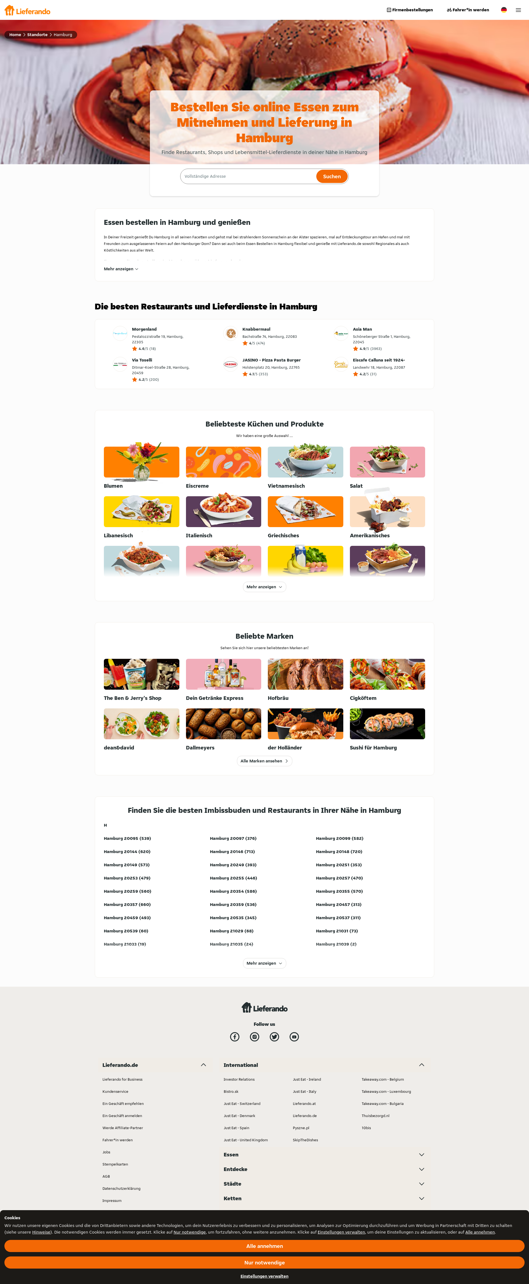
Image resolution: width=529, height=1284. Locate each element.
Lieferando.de (305, 1115)
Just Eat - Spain (236, 1127)
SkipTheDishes (305, 1139)
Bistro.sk (231, 1091)
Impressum (112, 1200)
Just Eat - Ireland (307, 1079)
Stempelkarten (115, 1164)
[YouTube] (294, 1036)
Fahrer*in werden (471, 10)
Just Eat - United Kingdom (246, 1139)
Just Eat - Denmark (239, 1115)
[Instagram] (254, 1036)
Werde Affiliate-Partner (122, 1127)
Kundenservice (115, 1091)
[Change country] (504, 10)
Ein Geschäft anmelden (122, 1115)
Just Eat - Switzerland (242, 1103)
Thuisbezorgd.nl (376, 1115)
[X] (274, 1036)
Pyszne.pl (301, 1127)
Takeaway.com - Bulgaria (383, 1103)
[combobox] (248, 176)
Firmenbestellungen (412, 10)
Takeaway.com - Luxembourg (386, 1091)
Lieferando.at (304, 1103)
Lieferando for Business (122, 1079)
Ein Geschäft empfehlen (123, 1103)
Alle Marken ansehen (261, 761)
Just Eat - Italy (304, 1091)
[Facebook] (234, 1036)
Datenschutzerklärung (121, 1188)
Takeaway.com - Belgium (383, 1079)
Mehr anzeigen (118, 269)
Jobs (106, 1152)
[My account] (518, 10)
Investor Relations (239, 1079)
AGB (106, 1176)
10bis (366, 1127)
